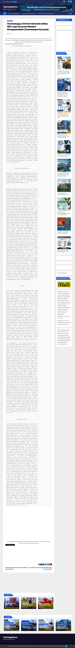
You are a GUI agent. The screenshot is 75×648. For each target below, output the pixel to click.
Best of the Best (8, 622)
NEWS (13, 622)
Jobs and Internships (13, 13)
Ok (66, 646)
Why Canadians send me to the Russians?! (44, 605)
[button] (68, 13)
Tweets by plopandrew (62, 272)
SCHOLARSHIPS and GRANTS (29, 13)
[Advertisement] (28, 524)
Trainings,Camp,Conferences (46, 13)
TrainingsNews (10, 7)
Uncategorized (7, 601)
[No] (73, 646)
